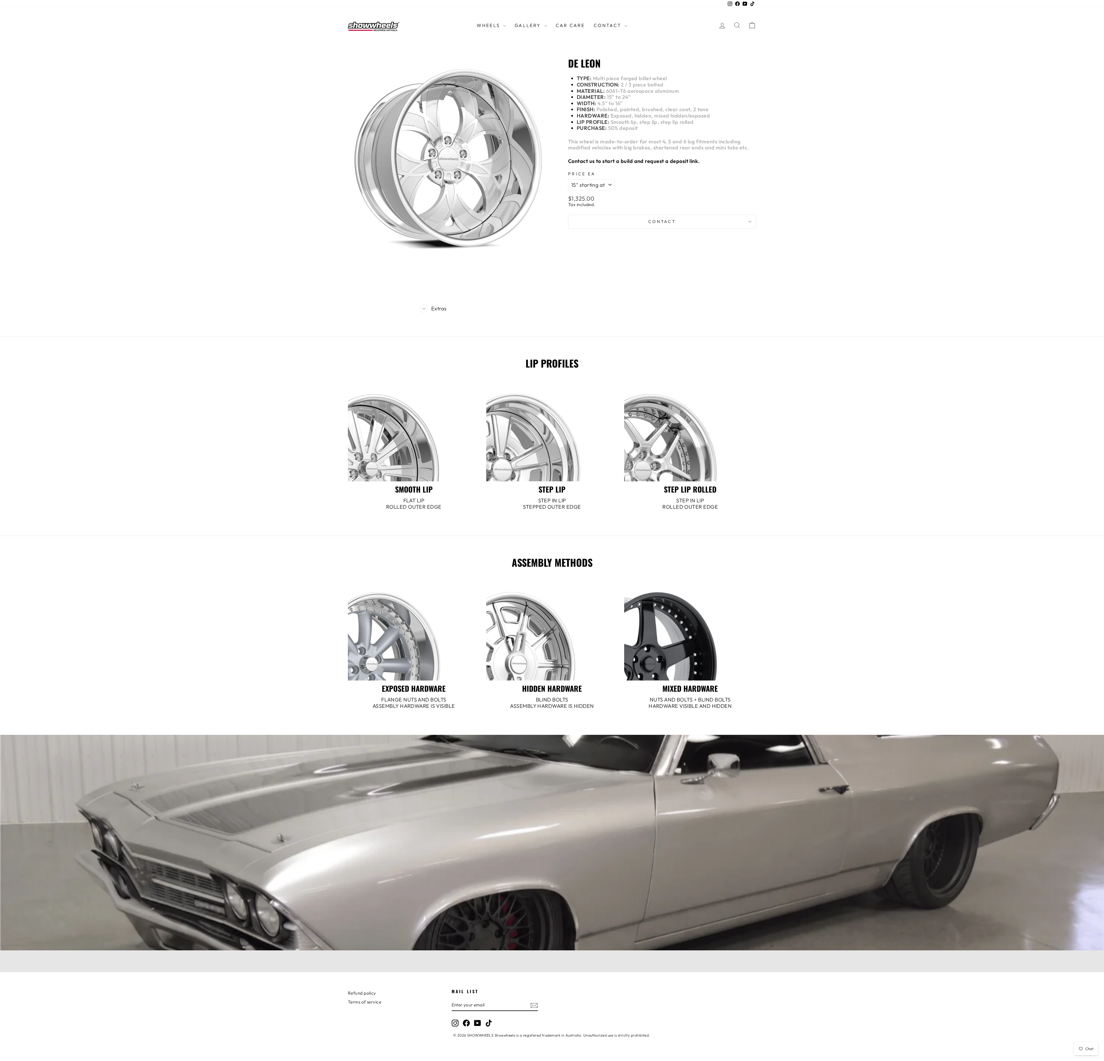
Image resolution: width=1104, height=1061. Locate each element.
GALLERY (529, 25)
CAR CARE (570, 25)
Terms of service (364, 1002)
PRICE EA (582, 174)
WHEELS (489, 25)
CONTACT (608, 25)
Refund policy (362, 993)
